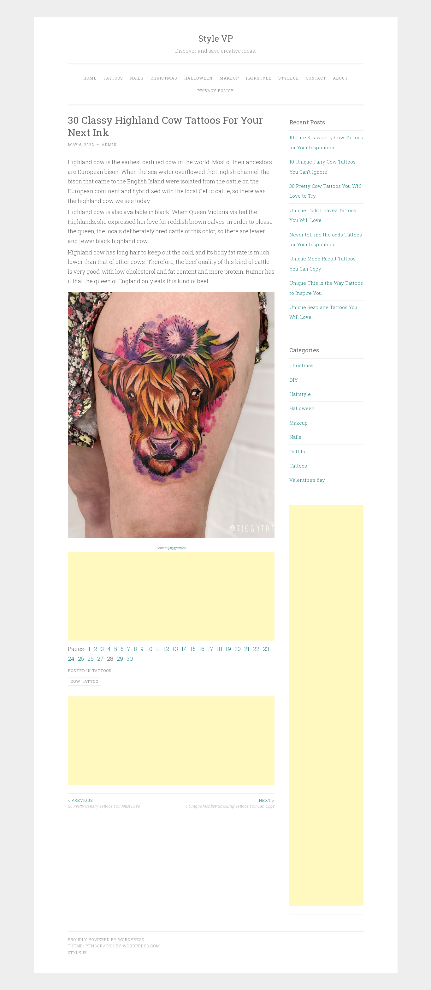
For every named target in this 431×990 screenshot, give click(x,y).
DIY (293, 380)
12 (166, 649)
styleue (77, 952)
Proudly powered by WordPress (106, 939)
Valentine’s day (307, 480)
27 (100, 658)
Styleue (288, 78)
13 (175, 649)
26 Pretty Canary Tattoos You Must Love (103, 803)
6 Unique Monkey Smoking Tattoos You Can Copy (230, 803)
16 (201, 649)
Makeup (229, 78)
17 (210, 649)
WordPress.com (141, 945)
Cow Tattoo (84, 681)
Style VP (215, 38)
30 (130, 658)
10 (149, 649)
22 (256, 649)
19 (228, 649)
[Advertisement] (171, 596)
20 (237, 649)
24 (71, 658)
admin (109, 144)
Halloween (198, 78)
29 (120, 658)
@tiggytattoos (177, 548)
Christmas (164, 78)
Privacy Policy (215, 90)
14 (184, 649)
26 (90, 658)
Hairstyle (258, 78)
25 (81, 658)
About (340, 78)
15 (193, 649)
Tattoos (113, 78)
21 (247, 649)
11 (158, 649)
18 (219, 649)
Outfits (297, 451)
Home (90, 78)
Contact (316, 78)
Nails (137, 78)
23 (266, 649)
